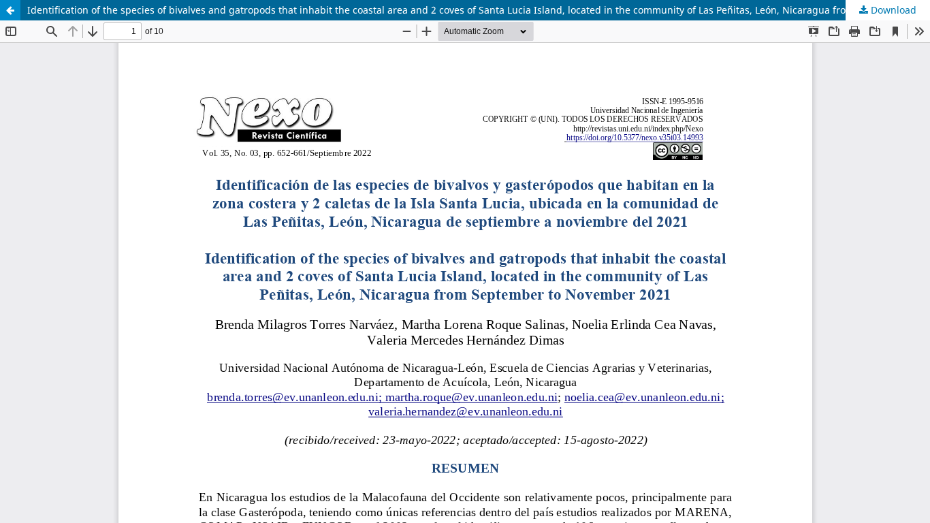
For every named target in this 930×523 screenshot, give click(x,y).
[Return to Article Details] (10, 10)
